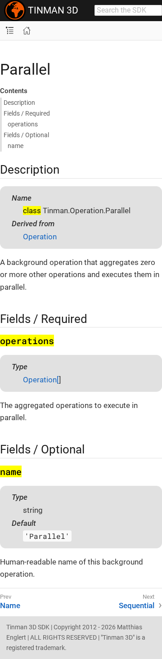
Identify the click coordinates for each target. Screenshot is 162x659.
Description (19, 102)
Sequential (136, 605)
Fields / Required (27, 113)
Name (10, 605)
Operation (40, 236)
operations (23, 124)
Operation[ (41, 379)
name (15, 145)
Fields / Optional (26, 135)
